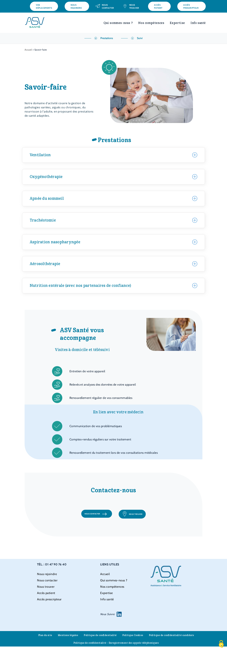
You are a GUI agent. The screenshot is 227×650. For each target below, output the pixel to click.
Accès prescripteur (191, 6)
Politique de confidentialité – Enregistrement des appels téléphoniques (116, 643)
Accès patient (46, 593)
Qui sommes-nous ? (118, 23)
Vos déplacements (44, 6)
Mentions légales (68, 635)
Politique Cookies (132, 635)
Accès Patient (158, 6)
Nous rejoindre (76, 6)
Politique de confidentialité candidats (171, 635)
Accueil (28, 49)
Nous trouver (134, 6)
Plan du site (45, 635)
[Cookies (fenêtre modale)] (221, 644)
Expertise (177, 23)
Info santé (198, 23)
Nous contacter (108, 6)
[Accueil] (35, 18)
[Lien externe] (119, 614)
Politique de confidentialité (100, 635)
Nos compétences (151, 23)
